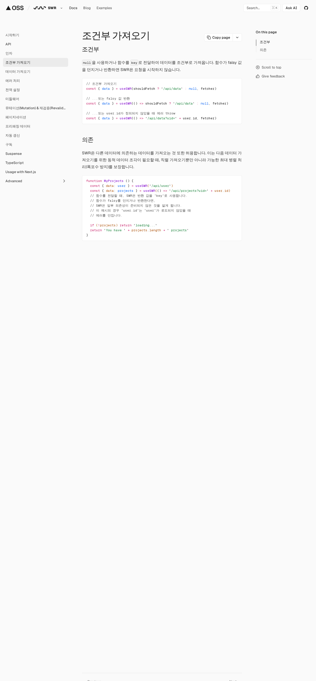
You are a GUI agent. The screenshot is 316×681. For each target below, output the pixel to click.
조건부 (90, 49)
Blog (87, 8)
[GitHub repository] (306, 8)
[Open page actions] (237, 37)
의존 (87, 139)
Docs (73, 8)
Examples (104, 8)
